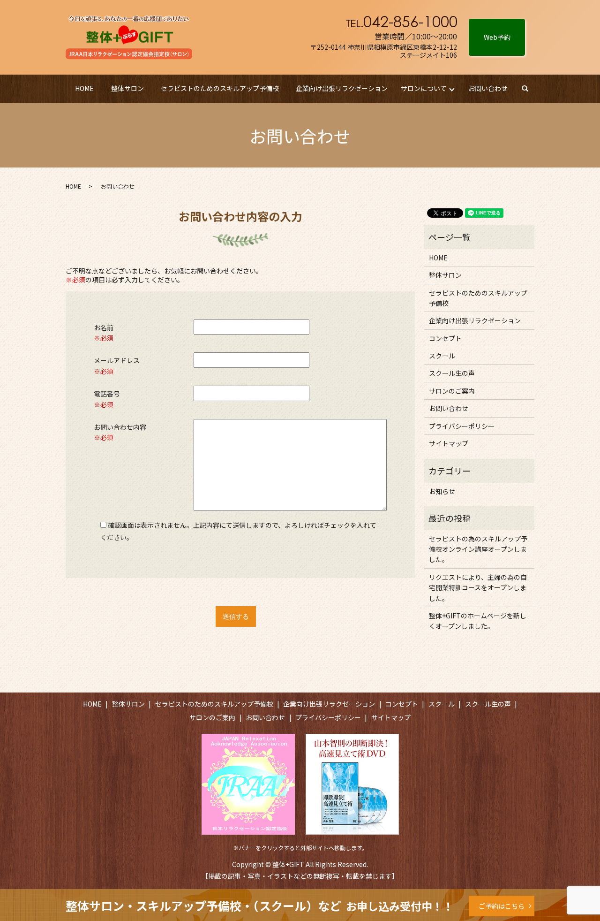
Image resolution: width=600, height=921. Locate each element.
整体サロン (127, 88)
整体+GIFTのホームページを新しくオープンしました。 (477, 621)
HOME (84, 88)
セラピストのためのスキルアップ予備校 (220, 88)
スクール (442, 355)
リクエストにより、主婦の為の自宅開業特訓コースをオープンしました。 (478, 587)
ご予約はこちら (502, 906)
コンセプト (445, 338)
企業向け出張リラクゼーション (342, 88)
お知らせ (442, 491)
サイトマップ (448, 443)
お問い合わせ (488, 88)
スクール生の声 (452, 373)
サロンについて (424, 88)
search (529, 88)
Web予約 (497, 37)
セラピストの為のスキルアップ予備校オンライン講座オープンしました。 (478, 549)
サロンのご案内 (452, 391)
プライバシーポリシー (462, 426)
